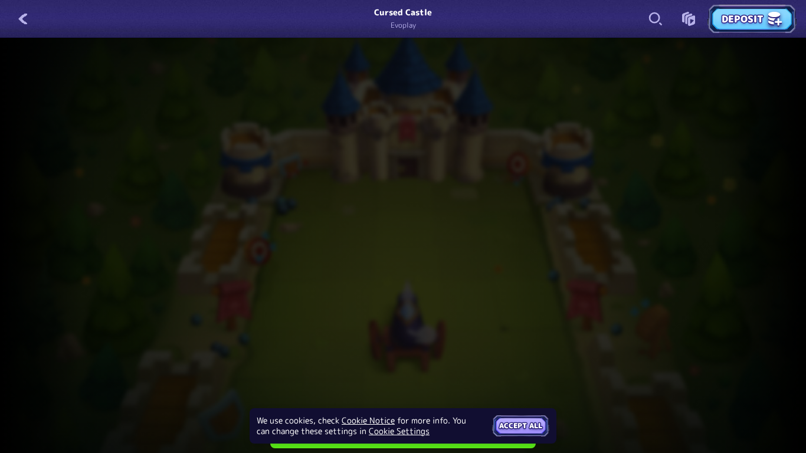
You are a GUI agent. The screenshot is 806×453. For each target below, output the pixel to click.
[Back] (23, 19)
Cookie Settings (399, 431)
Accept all (520, 426)
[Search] (655, 19)
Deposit (743, 18)
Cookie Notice (368, 420)
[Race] (688, 19)
